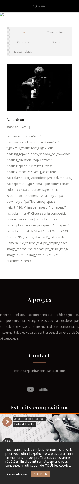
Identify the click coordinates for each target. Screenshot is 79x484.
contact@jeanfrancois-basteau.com (39, 371)
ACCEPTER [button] (40, 474)
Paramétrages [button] (17, 474)
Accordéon (15, 119)
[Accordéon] (39, 87)
